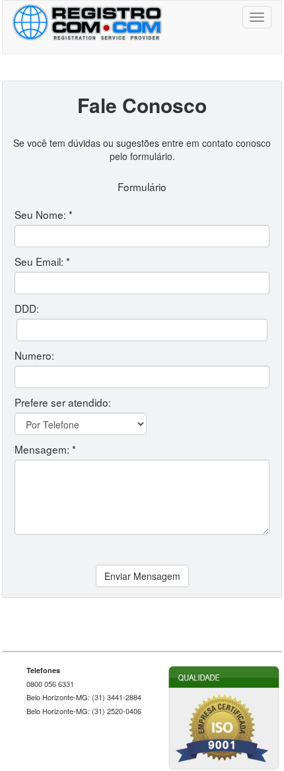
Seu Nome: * (44, 214)
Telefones (43, 670)
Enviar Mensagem (142, 576)
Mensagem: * (45, 449)
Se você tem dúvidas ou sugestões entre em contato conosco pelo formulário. (142, 149)
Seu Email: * (42, 261)
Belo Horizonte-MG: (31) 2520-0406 (83, 711)
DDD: (27, 308)
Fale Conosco (142, 105)
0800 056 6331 (50, 684)
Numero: (34, 355)
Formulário (142, 186)
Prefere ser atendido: (63, 402)
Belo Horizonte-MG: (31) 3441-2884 (83, 697)
